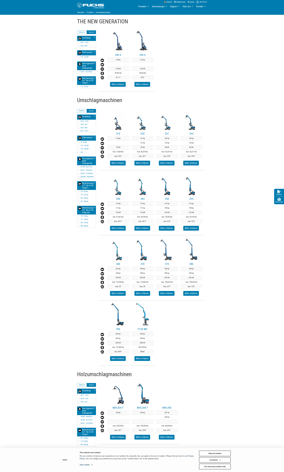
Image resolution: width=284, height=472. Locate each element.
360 (118, 264)
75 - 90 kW (84, 142)
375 (167, 264)
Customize (213, 460)
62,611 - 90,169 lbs (86, 72)
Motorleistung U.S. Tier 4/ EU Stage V (88, 80)
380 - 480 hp (84, 226)
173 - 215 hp (84, 86)
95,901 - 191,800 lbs (87, 173)
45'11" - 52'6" (85, 42)
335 (191, 133)
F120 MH (142, 329)
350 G (142, 54)
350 (167, 198)
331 (167, 133)
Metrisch (82, 32)
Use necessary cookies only (215, 466)
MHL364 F (142, 407)
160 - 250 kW (85, 149)
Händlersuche (180, 2)
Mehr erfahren (117, 84)
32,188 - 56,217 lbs (86, 167)
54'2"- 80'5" (84, 46)
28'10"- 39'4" (85, 121)
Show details (85, 465)
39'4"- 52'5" (84, 124)
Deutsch (169, 2)
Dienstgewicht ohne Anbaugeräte (88, 65)
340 (118, 198)
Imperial (91, 32)
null (82, 152)
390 (118, 329)
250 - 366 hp (84, 222)
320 (143, 133)
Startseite (81, 12)
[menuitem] (143, 6)
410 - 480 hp (84, 201)
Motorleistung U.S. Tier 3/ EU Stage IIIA (88, 210)
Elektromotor (87, 52)
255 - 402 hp (84, 198)
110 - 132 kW (85, 57)
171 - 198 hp (84, 219)
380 (191, 264)
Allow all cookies (214, 453)
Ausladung (86, 38)
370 (143, 264)
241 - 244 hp (84, 438)
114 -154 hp (84, 191)
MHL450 (166, 407)
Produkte (90, 12)
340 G (118, 54)
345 (143, 198)
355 (191, 198)
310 (118, 133)
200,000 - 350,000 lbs (87, 177)
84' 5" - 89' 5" (85, 131)
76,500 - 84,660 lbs (86, 417)
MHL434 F (118, 407)
